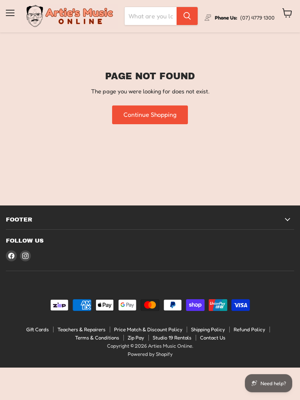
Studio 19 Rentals (172, 337)
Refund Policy (249, 329)
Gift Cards (37, 329)
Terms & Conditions (97, 337)
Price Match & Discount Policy (148, 329)
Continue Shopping (150, 114)
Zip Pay (136, 337)
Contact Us (212, 337)
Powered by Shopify (150, 354)
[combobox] (151, 16)
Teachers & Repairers (81, 329)
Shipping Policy (208, 329)
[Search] (187, 16)
